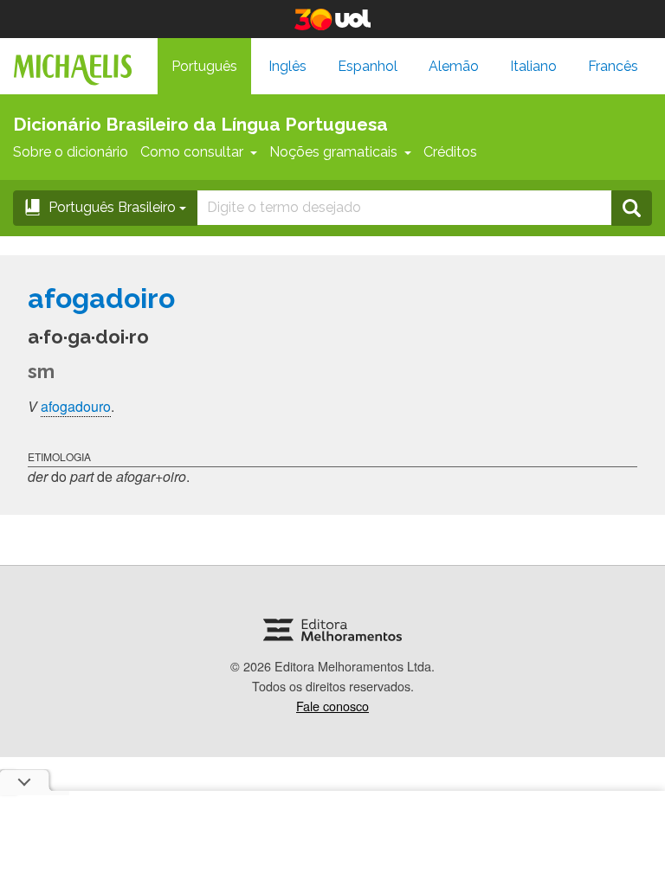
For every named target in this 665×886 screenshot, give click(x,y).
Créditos (450, 152)
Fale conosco (332, 706)
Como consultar (191, 152)
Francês (613, 66)
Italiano (533, 66)
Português (204, 66)
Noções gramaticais (333, 152)
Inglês (287, 66)
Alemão (454, 66)
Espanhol (367, 66)
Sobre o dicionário (70, 152)
